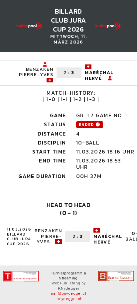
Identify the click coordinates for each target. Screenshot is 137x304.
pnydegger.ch (69, 299)
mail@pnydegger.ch (68, 293)
